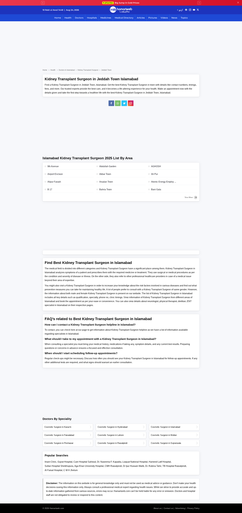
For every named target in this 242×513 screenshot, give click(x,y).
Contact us (168, 508)
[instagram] (130, 103)
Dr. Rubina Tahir (153, 466)
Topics (184, 17)
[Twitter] (124, 103)
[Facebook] (111, 103)
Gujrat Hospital (65, 462)
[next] (199, 2)
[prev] (43, 2)
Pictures (152, 17)
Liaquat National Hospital (135, 462)
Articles (141, 17)
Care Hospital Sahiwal (85, 462)
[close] (238, 2)
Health (67, 17)
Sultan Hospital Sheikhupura (59, 466)
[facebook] (186, 10)
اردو (181, 9)
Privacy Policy (193, 508)
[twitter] (197, 10)
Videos (164, 17)
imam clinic (50, 462)
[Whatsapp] (118, 103)
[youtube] (194, 10)
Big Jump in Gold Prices (122, 3)
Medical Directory (124, 17)
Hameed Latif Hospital (160, 462)
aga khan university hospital (89, 466)
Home (57, 17)
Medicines (105, 17)
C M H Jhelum (70, 470)
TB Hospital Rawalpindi (174, 466)
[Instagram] (190, 10)
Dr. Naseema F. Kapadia (109, 462)
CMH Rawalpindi (113, 466)
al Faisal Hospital (53, 470)
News (174, 17)
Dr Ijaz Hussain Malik (133, 466)
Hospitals (92, 17)
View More (189, 197)
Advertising (180, 508)
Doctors (79, 17)
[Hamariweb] (121, 9)
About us (157, 508)
